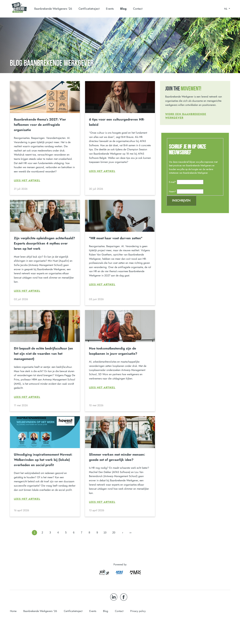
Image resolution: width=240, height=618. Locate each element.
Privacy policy (138, 611)
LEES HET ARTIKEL (27, 180)
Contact (137, 9)
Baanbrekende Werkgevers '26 (40, 611)
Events (110, 9)
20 (113, 532)
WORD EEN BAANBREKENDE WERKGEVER (185, 116)
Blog (123, 9)
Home (13, 611)
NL (226, 8)
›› (130, 532)
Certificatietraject (73, 611)
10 (105, 532)
